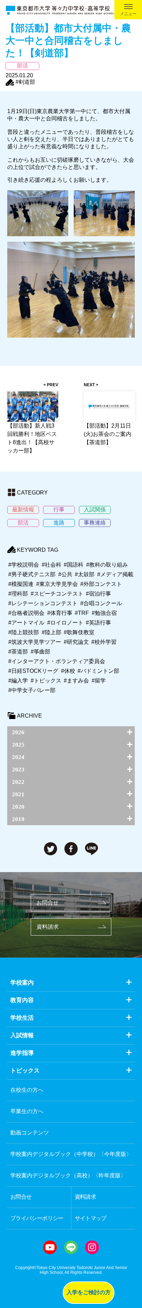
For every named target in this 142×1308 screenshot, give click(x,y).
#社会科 (51, 565)
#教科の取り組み (107, 565)
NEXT (89, 384)
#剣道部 (25, 82)
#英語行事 (98, 623)
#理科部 (18, 594)
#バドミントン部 (98, 671)
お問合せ (48, 903)
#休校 (68, 671)
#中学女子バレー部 (31, 690)
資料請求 (48, 927)
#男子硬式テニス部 (31, 574)
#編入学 (18, 680)
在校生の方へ (26, 1090)
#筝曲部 (40, 652)
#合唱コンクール (101, 603)
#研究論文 (76, 642)
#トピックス (46, 680)
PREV (52, 384)
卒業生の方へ (26, 1111)
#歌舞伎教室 (79, 632)
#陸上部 (51, 632)
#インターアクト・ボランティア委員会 (56, 661)
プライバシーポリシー (36, 1218)
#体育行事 (59, 613)
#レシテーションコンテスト (43, 603)
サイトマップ (90, 1218)
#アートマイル (26, 623)
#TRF (82, 613)
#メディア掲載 (115, 574)
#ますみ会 (76, 680)
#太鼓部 (84, 574)
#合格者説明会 (26, 613)
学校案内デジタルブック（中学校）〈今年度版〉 (71, 1154)
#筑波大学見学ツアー (34, 642)
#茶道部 (18, 652)
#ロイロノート (65, 623)
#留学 (99, 680)
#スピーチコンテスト (57, 594)
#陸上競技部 (23, 632)
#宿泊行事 (98, 594)
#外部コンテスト (101, 584)
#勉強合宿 (104, 613)
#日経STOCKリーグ (33, 671)
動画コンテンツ (29, 1133)
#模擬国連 (20, 584)
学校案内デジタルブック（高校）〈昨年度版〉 (68, 1175)
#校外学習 (103, 642)
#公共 (65, 574)
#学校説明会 (23, 565)
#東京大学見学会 (57, 584)
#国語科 (73, 565)
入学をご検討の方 (89, 1292)
